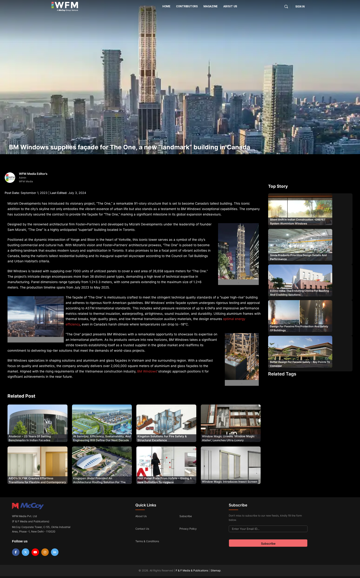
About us (141, 516)
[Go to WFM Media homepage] (65, 6)
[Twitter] (25, 552)
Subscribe (185, 516)
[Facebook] (16, 552)
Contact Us (142, 528)
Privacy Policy (188, 528)
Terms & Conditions (147, 541)
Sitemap (216, 570)
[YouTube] (35, 552)
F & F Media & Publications (192, 570)
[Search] (286, 6)
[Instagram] (45, 552)
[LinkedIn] (54, 552)
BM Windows (147, 371)
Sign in (300, 6)
